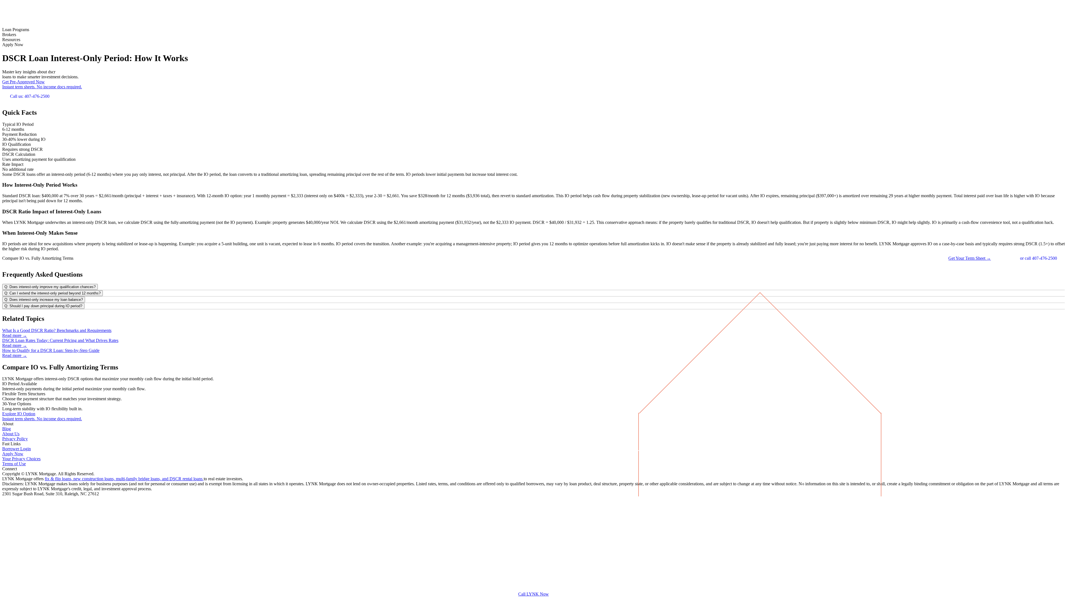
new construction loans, (94, 478)
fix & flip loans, (59, 478)
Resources (11, 39)
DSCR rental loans (186, 478)
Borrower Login (16, 448)
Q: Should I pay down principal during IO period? (43, 306)
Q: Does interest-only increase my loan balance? (43, 300)
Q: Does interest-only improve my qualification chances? (50, 287)
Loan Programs (15, 29)
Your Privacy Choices (21, 458)
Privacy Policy (15, 438)
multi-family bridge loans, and (142, 478)
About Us (10, 433)
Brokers (9, 34)
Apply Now (12, 44)
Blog (6, 428)
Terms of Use (14, 463)
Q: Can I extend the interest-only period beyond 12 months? (52, 293)
